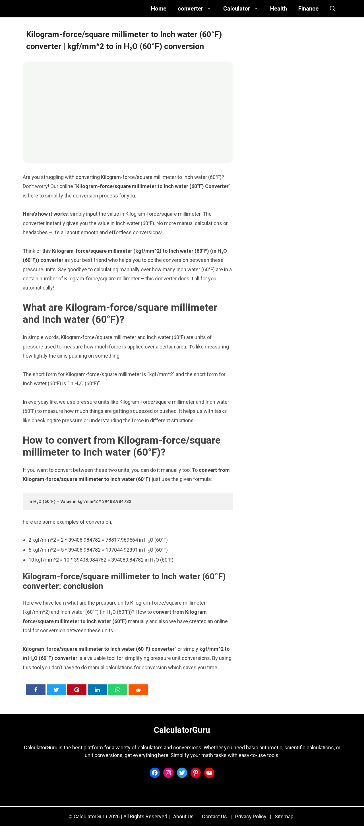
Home (158, 8)
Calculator (236, 8)
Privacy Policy (250, 816)
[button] (332, 8)
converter (190, 8)
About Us (183, 816)
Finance (308, 8)
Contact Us (214, 816)
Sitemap (284, 816)
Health (278, 8)
